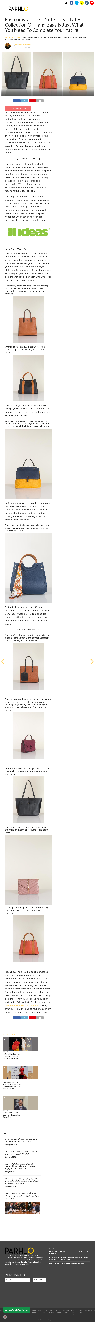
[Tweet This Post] (24, 100)
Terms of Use (73, 1312)
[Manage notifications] (5, 1317)
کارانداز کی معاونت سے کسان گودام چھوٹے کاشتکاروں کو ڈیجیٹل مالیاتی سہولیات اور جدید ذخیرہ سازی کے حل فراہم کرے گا (20, 1166)
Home (7, 37)
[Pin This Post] (32, 100)
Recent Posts (9, 1035)
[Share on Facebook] (17, 100)
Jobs (39, 1310)
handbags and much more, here (21, 1005)
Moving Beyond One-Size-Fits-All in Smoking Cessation (68, 1263)
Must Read (16, 37)
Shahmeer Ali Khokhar (23, 45)
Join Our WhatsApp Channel (16, 1310)
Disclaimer (88, 1310)
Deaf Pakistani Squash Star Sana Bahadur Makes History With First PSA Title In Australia (68, 1258)
